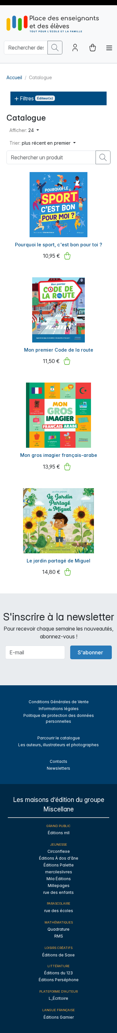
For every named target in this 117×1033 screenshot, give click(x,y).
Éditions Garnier (59, 1017)
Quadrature (58, 929)
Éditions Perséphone (59, 979)
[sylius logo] (52, 24)
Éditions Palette (59, 865)
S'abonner (90, 652)
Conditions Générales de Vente (59, 701)
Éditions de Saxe (58, 955)
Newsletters (58, 768)
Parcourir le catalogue (58, 737)
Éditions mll (59, 832)
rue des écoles (58, 910)
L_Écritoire (58, 998)
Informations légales (59, 708)
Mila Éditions (58, 878)
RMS (58, 936)
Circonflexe (58, 851)
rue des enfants (58, 892)
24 (22, 130)
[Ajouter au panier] (67, 256)
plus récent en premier (40, 143)
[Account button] (75, 47)
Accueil (14, 77)
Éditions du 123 (58, 972)
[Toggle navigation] (109, 48)
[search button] (54, 47)
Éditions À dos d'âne (58, 858)
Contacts (58, 761)
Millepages (59, 885)
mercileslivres (58, 871)
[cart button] (93, 47)
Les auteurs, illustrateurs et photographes (58, 744)
